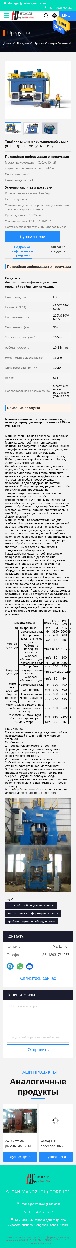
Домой (7, 43)
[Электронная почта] (29, 966)
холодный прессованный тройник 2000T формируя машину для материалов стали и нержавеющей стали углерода (51, 1144)
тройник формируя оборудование (31, 921)
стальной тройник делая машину (31, 905)
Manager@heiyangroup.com (27, 3)
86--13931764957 (60, 7)
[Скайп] (10, 966)
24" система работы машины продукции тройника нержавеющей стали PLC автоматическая (14, 1144)
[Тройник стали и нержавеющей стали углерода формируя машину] (38, 90)
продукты (23, 43)
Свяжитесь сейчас (38, 978)
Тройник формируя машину (51, 43)
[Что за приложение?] (20, 966)
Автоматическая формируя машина (33, 913)
